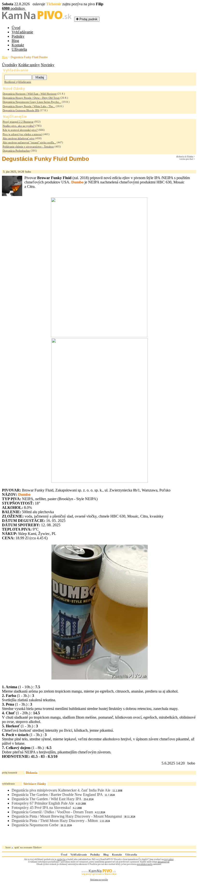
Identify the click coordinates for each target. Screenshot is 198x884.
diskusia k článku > (185, 156)
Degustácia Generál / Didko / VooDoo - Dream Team (52, 812)
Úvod (16, 28)
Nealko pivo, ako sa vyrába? (19, 125)
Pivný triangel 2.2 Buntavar (18, 121)
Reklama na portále (99, 879)
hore (8, 847)
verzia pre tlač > (187, 159)
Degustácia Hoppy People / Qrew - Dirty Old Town (31, 97)
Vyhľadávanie (22, 32)
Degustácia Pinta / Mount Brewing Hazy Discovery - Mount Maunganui (67, 816)
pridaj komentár (9, 772)
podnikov (14, 8)
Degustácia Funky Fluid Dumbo (29, 57)
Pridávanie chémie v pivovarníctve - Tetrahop (28, 146)
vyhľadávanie (8, 783)
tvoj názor (169, 859)
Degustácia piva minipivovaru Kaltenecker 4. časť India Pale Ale (61, 790)
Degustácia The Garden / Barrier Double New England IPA (57, 795)
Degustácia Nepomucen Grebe (35, 825)
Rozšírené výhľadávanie (17, 81)
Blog (15, 41)
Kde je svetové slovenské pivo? (20, 129)
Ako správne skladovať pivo (19, 138)
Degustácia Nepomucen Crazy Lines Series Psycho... (32, 101)
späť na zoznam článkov (28, 847)
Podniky (18, 36)
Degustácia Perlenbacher (16, 150)
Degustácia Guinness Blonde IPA (21, 110)
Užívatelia (19, 49)
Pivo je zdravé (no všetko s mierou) (22, 134)
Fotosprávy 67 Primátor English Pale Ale (43, 803)
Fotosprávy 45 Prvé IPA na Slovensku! (41, 808)
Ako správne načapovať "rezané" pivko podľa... (29, 142)
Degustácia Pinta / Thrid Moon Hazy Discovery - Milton (55, 821)
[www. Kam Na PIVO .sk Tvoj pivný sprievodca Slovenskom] (99, 877)
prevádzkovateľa (144, 864)
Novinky (47, 65)
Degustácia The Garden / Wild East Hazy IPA (46, 799)
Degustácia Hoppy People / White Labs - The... (29, 106)
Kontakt (18, 45)
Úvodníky (9, 65)
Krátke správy (29, 65)
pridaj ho (61, 859)
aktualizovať (164, 862)
